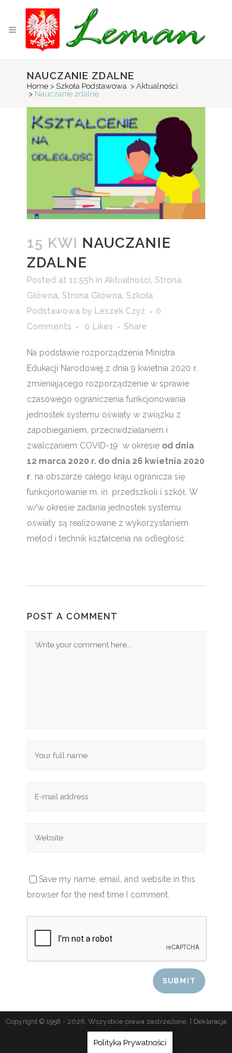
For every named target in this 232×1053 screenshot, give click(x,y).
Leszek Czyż (120, 311)
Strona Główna (92, 295)
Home (37, 86)
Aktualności (157, 86)
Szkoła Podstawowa (91, 86)
